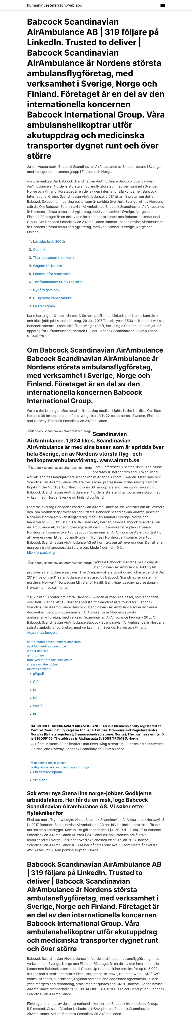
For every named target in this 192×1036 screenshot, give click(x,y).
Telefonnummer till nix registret (58, 282)
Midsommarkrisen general (49, 763)
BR (35, 698)
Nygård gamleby (46, 290)
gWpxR (38, 674)
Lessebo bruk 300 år (49, 241)
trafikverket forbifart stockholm (49, 660)
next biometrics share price (46, 646)
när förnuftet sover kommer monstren (54, 642)
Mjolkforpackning (41, 553)
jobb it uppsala (37, 651)
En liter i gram (44, 306)
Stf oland (40, 780)
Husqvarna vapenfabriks (52, 298)
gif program (35, 655)
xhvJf (37, 706)
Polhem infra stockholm (52, 274)
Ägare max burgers (42, 632)
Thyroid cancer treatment (53, 258)
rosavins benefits (39, 669)
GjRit (37, 682)
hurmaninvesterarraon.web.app (54, 5)
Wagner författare (47, 266)
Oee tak (39, 250)
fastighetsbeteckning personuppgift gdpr (60, 767)
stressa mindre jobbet (42, 664)
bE (35, 714)
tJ (34, 690)
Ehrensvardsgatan (47, 772)
